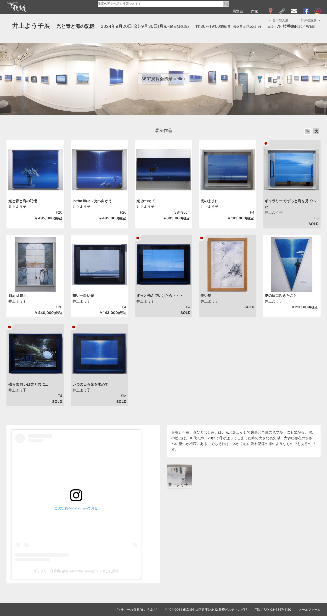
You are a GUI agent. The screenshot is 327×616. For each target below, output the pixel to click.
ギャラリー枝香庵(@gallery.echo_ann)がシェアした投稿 (76, 571)
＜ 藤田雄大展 (278, 20)
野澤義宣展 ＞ (311, 20)
